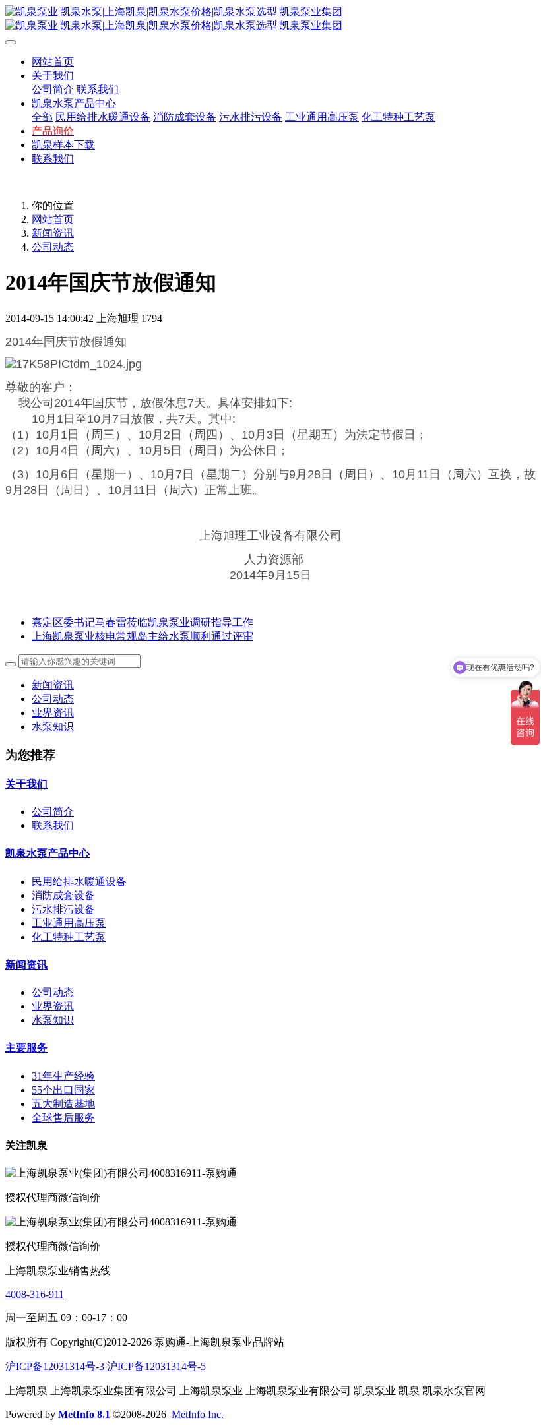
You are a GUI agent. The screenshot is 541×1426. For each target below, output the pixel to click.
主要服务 (26, 1047)
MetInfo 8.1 (84, 1414)
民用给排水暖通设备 (79, 881)
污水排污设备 (63, 909)
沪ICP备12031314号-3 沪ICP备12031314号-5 (105, 1366)
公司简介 (53, 811)
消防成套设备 (63, 895)
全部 (42, 117)
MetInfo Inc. (198, 1414)
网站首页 (53, 61)
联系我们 (53, 825)
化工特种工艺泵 (69, 937)
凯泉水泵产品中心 (47, 853)
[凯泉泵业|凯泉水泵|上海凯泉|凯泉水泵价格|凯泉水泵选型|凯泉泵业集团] (270, 19)
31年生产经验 (63, 1076)
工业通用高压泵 (69, 923)
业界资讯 (53, 712)
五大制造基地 (63, 1103)
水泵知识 (53, 726)
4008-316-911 (34, 1294)
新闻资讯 (53, 233)
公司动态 (53, 247)
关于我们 (26, 784)
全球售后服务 (63, 1117)
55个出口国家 (63, 1090)
